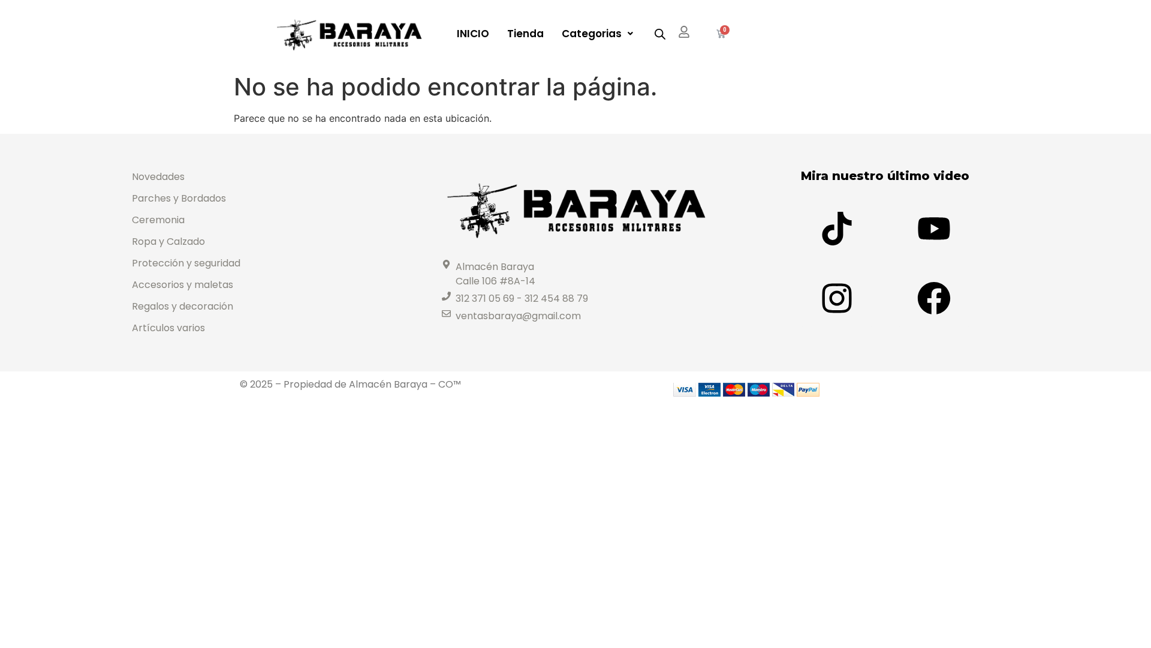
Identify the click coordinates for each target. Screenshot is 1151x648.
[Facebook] (934, 298)
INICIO (473, 33)
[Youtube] (934, 228)
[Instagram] (837, 298)
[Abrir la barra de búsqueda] (660, 34)
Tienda (525, 33)
